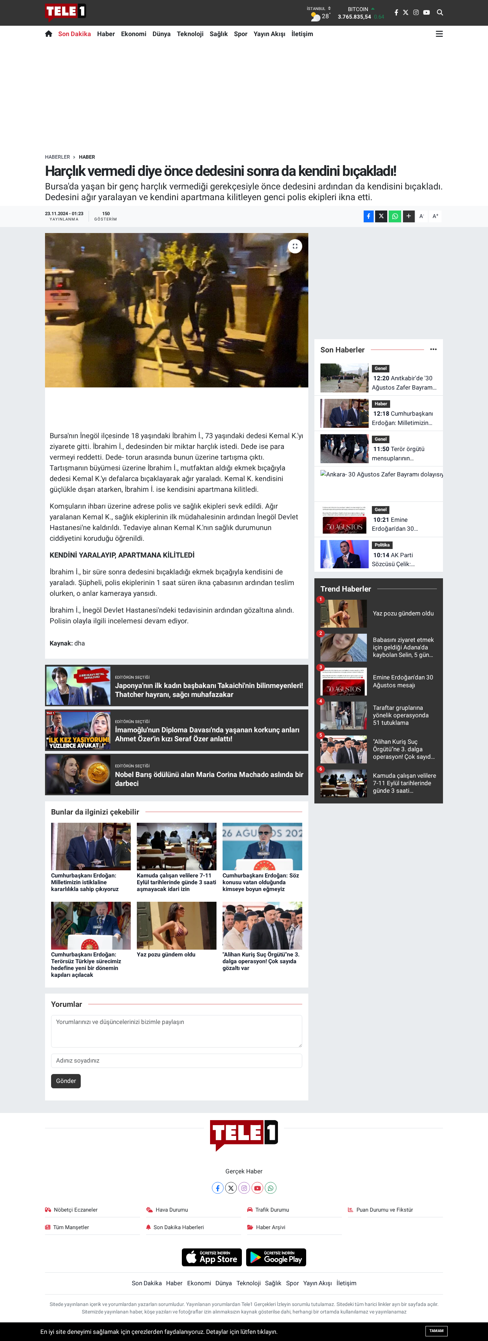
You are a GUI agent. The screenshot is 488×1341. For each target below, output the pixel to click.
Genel (381, 368)
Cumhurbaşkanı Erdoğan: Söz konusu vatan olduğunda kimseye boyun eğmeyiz (261, 882)
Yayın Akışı (269, 34)
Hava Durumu (172, 1210)
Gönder (66, 1080)
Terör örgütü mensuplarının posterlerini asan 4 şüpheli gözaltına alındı (402, 454)
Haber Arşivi (270, 1227)
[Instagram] (244, 1188)
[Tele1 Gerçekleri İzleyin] (65, 12)
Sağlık (219, 34)
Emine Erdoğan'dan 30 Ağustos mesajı (393, 525)
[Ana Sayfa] (50, 33)
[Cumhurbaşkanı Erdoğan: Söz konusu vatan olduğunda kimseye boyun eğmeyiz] (262, 846)
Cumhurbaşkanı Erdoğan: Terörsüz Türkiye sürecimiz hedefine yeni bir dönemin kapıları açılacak (86, 965)
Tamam (436, 1330)
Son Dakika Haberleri (179, 1227)
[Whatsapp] (271, 1188)
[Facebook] (218, 1188)
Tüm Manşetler (71, 1227)
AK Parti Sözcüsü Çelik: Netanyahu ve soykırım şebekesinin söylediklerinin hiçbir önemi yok (402, 560)
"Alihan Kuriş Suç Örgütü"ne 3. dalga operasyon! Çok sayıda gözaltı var (261, 961)
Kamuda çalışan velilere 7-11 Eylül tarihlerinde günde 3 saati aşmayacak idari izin (176, 882)
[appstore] (211, 1257)
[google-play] (276, 1257)
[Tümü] (433, 349)
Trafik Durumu (272, 1210)
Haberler (57, 157)
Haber (106, 34)
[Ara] (440, 13)
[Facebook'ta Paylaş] (369, 216)
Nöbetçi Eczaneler (76, 1210)
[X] (231, 1188)
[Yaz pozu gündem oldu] (176, 925)
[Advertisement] (244, 98)
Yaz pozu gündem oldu (166, 954)
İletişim (302, 34)
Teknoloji (190, 34)
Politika (382, 545)
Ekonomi (133, 34)
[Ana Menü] (439, 33)
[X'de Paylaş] (381, 216)
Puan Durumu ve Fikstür (385, 1210)
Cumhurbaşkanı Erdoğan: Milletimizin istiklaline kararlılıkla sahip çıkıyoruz (85, 882)
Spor (241, 34)
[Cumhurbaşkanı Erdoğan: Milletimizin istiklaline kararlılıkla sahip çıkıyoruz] (91, 846)
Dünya (162, 34)
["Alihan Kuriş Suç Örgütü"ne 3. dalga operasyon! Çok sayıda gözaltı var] (262, 925)
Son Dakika (74, 34)
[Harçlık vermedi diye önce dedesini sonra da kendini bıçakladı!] (176, 310)
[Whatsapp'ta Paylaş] (395, 216)
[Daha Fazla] (409, 216)
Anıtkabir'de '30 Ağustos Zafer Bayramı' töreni (403, 383)
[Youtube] (257, 1188)
